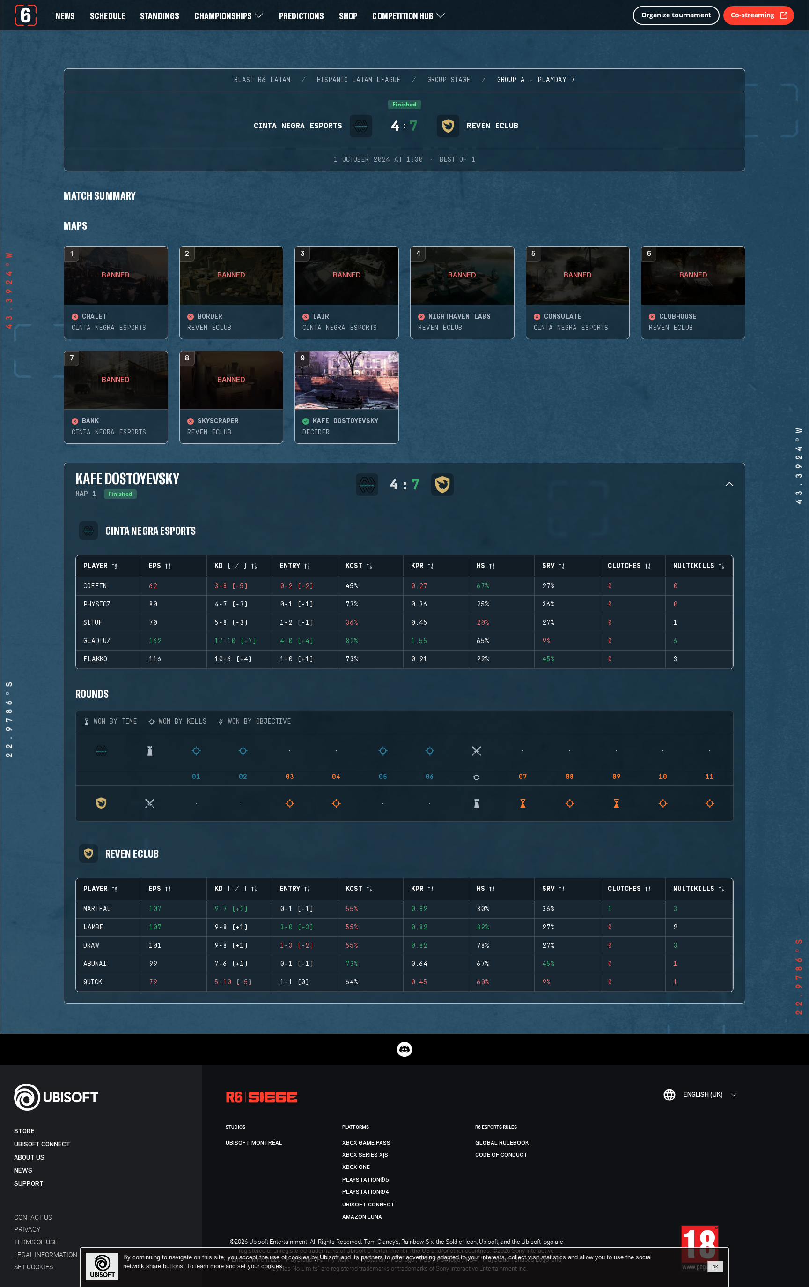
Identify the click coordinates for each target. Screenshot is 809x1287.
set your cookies (259, 1266)
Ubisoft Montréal (254, 1142)
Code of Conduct (501, 1155)
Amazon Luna (362, 1216)
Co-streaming (752, 14)
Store (24, 1131)
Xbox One (356, 1167)
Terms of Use (36, 1241)
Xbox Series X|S (365, 1155)
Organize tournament (676, 14)
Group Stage (449, 80)
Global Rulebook (502, 1142)
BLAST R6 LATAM (262, 80)
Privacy (27, 1229)
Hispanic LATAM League (359, 80)
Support (29, 1183)
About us (29, 1157)
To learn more (206, 1266)
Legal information (45, 1254)
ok (715, 1266)
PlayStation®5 (365, 1179)
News (23, 1170)
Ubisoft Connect (42, 1144)
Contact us (33, 1216)
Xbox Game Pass (366, 1142)
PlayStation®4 (366, 1192)
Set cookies (33, 1266)
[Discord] (404, 1049)
